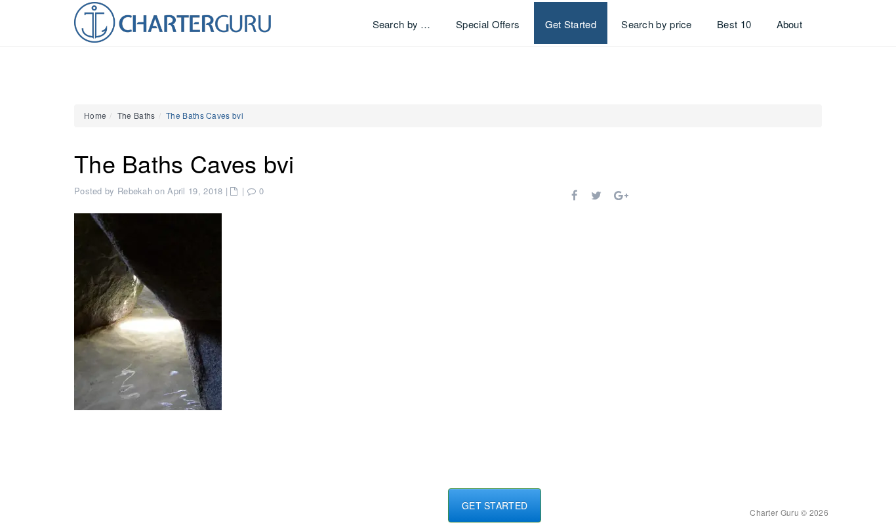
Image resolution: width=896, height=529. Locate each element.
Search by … (402, 24)
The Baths (136, 115)
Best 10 (734, 24)
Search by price (656, 24)
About (790, 24)
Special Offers (487, 24)
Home (95, 115)
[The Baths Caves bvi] (148, 310)
